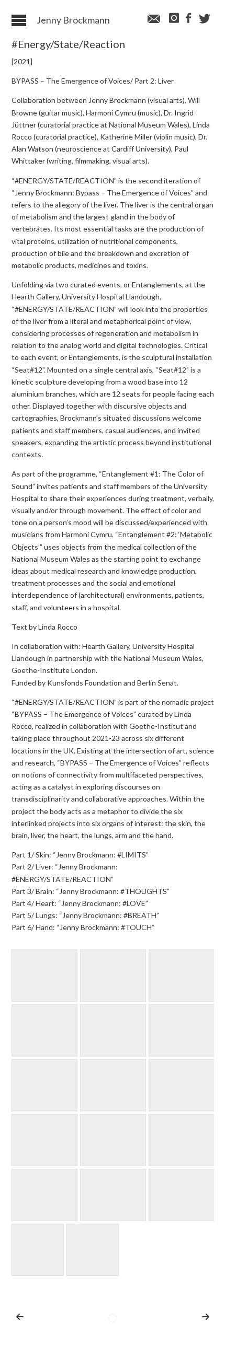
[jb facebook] (188, 18)
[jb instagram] (173, 18)
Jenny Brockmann (73, 20)
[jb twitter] (204, 19)
